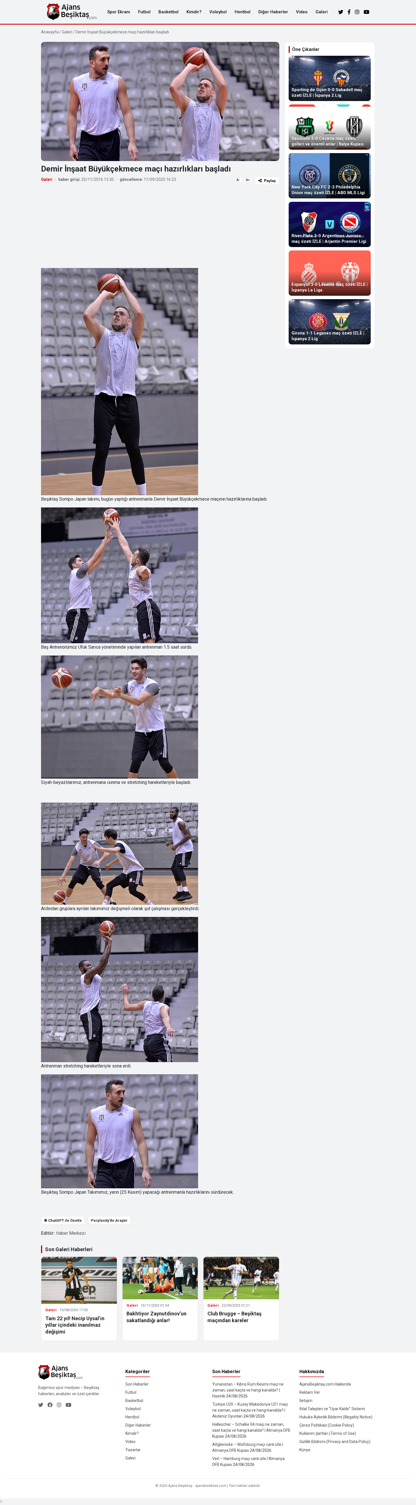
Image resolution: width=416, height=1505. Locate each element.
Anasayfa (50, 32)
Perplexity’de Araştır (109, 1220)
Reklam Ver (309, 1392)
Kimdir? (193, 11)
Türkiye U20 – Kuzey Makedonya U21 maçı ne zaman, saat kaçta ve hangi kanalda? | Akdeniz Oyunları (250, 1410)
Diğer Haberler (273, 11)
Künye (304, 1450)
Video (302, 11)
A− (238, 180)
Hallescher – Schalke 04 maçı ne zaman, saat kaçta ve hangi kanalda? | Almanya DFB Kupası (251, 1430)
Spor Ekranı (118, 11)
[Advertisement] (160, 226)
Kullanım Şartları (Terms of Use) (327, 1433)
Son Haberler (137, 1384)
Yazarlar (133, 1450)
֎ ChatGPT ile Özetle (63, 1220)
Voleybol (218, 11)
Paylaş (270, 181)
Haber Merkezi (70, 1233)
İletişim (305, 1400)
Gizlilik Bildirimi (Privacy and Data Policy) (334, 1441)
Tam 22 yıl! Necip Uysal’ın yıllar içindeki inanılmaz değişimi (74, 1325)
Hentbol (242, 11)
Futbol (144, 11)
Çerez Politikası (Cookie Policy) (326, 1425)
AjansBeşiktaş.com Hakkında (325, 1384)
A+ (248, 180)
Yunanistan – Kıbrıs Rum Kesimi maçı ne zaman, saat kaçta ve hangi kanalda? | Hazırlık (248, 1390)
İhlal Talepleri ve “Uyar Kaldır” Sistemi (332, 1409)
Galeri (322, 11)
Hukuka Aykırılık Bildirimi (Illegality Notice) (335, 1417)
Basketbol (168, 11)
